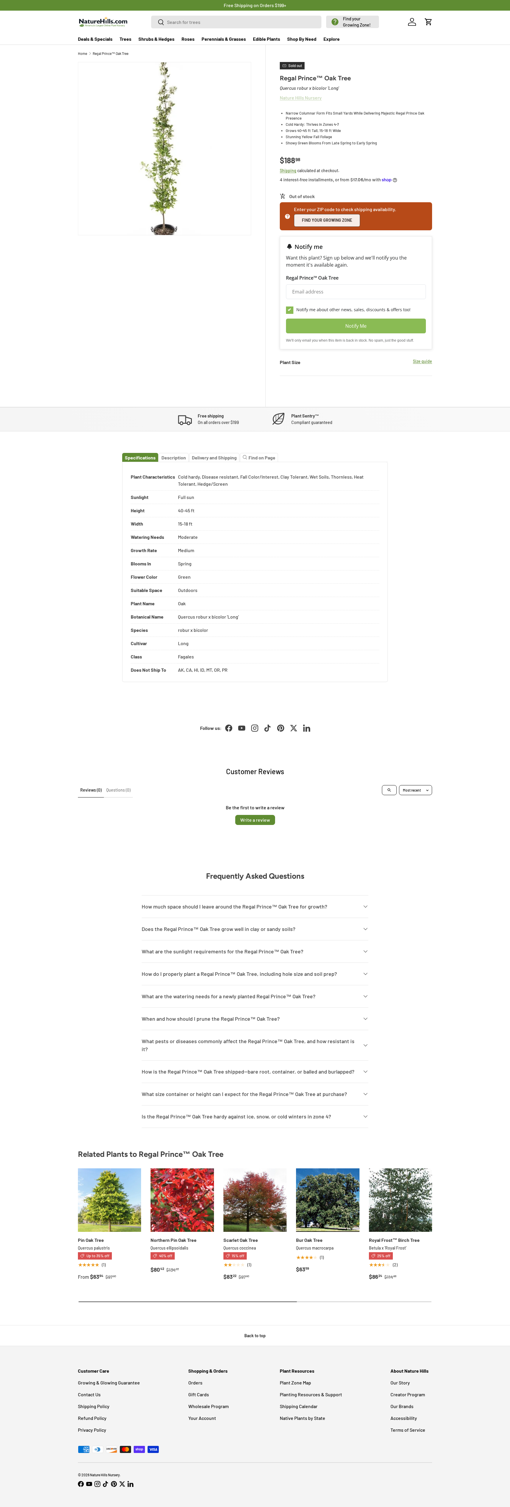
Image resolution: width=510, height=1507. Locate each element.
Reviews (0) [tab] (91, 789)
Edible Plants (266, 39)
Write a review (255, 820)
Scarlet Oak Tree (240, 1240)
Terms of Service (407, 1430)
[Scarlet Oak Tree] (255, 1200)
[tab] (140, 457)
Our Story (400, 1382)
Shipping (288, 170)
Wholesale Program (208, 1406)
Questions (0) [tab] (118, 789)
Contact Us (89, 1394)
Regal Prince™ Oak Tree (110, 53)
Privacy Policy (92, 1430)
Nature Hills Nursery (105, 1475)
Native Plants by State (302, 1418)
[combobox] (236, 22)
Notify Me (356, 326)
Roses (188, 39)
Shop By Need (301, 39)
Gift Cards (198, 1394)
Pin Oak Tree (91, 1240)
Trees (125, 39)
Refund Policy (92, 1418)
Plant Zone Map (295, 1382)
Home (82, 53)
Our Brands (401, 1406)
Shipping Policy (93, 1406)
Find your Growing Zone (327, 220)
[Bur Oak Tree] (327, 1200)
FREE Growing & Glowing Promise (279, 5)
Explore (331, 39)
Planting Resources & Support (311, 1394)
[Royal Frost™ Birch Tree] (400, 1200)
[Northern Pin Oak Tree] (182, 1200)
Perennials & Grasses (224, 39)
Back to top (255, 1335)
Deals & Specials (95, 39)
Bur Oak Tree (309, 1240)
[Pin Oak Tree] (109, 1200)
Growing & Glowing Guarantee (109, 1382)
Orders (195, 1382)
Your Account (202, 1418)
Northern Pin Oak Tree (174, 1240)
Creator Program (407, 1394)
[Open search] (389, 790)
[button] (352, 22)
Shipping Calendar (299, 1406)
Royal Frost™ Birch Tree (394, 1240)
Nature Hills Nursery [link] (301, 97)
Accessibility (403, 1418)
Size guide (422, 361)
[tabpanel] (255, 572)
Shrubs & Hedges (156, 39)
